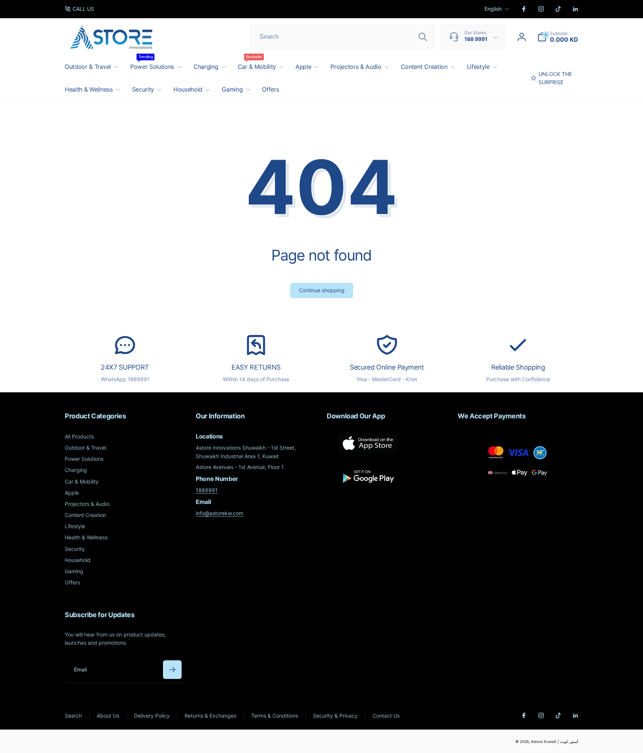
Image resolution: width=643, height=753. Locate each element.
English (493, 9)
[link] (79, 9)
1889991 (207, 490)
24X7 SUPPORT (125, 367)
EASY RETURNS (256, 367)
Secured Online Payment (387, 367)
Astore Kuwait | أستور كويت (554, 741)
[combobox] (343, 37)
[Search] (422, 36)
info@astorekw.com (219, 513)
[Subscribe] (172, 669)
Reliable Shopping (518, 367)
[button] (557, 36)
